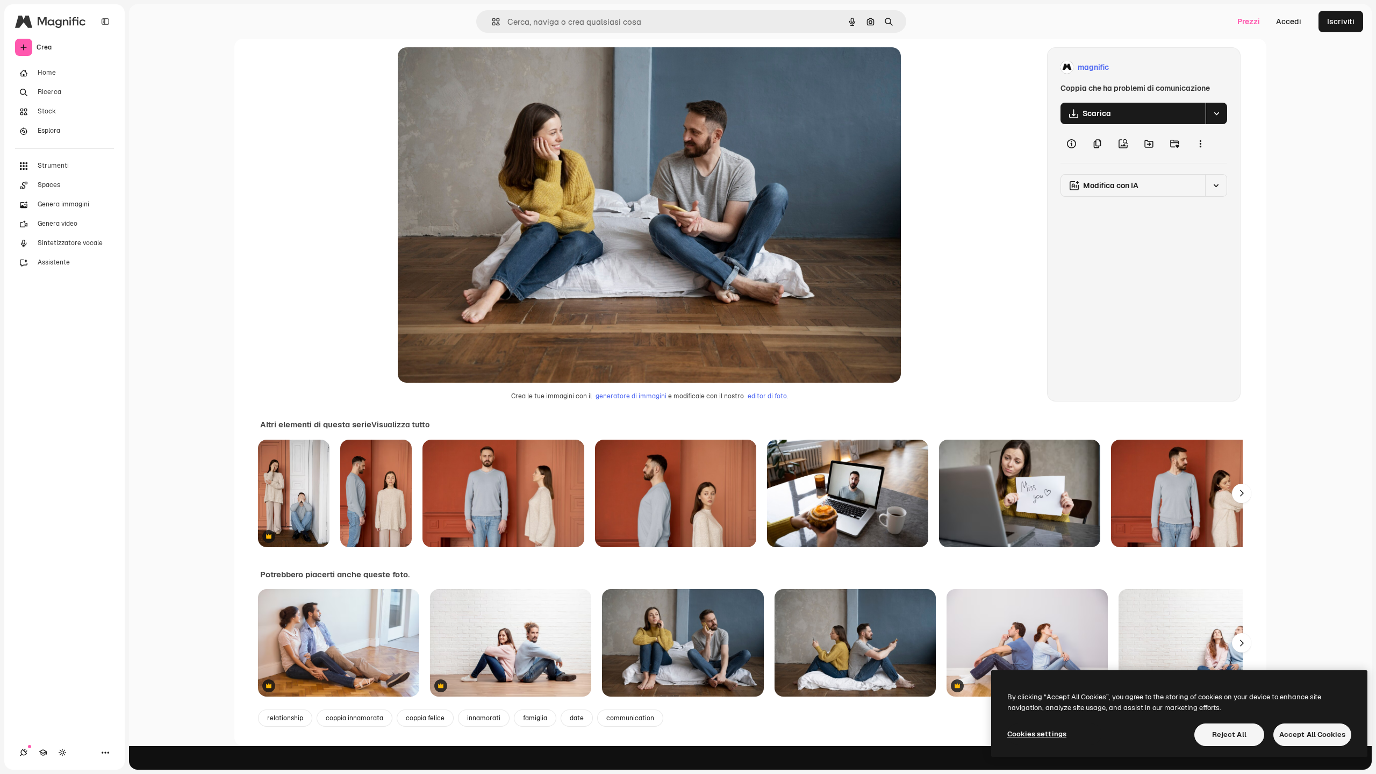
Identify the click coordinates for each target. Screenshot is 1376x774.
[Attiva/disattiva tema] (62, 752)
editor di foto (767, 396)
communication (630, 718)
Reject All (1229, 734)
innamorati (483, 718)
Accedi (1288, 21)
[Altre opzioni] (1200, 143)
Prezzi (1248, 21)
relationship (285, 718)
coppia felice (425, 718)
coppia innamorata (354, 718)
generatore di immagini (631, 396)
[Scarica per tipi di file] (1216, 113)
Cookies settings (1036, 734)
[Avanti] (1241, 493)
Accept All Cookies (1312, 734)
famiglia (535, 718)
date (577, 718)
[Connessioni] (23, 752)
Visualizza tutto (400, 424)
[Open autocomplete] (491, 22)
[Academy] (43, 752)
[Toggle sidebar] (105, 21)
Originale (469, 67)
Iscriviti (1340, 21)
